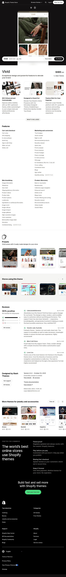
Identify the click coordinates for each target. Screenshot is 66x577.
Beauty (4, 516)
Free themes (37, 516)
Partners (36, 536)
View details (27, 377)
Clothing (4, 512)
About (35, 533)
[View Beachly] (28, 257)
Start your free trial (33, 492)
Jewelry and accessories (9, 519)
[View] (10, 289)
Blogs (3, 542)
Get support (7, 381)
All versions (36, 377)
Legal (35, 539)
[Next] (62, 279)
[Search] (45, 2)
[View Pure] (47, 257)
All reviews (7, 327)
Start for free (58, 2)
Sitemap (4, 569)
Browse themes (36, 2)
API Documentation (8, 536)
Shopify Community (8, 539)
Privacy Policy (6, 561)
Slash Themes (60, 75)
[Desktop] (31, 7)
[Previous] (58, 279)
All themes (7, 384)
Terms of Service (7, 556)
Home (4, 522)
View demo (48, 59)
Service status (38, 542)
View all (51, 401)
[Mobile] (35, 7)
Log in (50, 2)
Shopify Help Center (8, 533)
